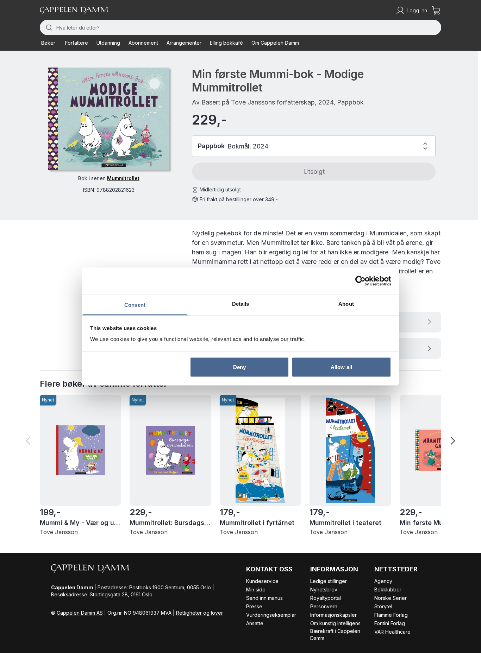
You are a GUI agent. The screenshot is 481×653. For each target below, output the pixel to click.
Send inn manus (264, 598)
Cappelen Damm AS (80, 613)
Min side (256, 589)
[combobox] (240, 27)
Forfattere (76, 43)
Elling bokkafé (226, 43)
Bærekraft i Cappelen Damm (335, 634)
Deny (239, 367)
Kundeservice (262, 581)
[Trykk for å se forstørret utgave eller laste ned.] (108, 119)
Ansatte (254, 623)
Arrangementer (184, 43)
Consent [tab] (134, 305)
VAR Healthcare (392, 632)
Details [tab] (240, 304)
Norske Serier (390, 598)
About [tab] (346, 304)
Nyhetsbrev (323, 589)
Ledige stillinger (328, 581)
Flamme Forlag (391, 615)
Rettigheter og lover (199, 613)
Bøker (48, 43)
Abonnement (143, 43)
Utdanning (108, 43)
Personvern (323, 606)
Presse (254, 606)
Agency (383, 581)
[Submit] (48, 27)
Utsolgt (314, 171)
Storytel (383, 606)
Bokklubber (387, 589)
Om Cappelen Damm (275, 43)
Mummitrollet (123, 178)
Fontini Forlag (389, 623)
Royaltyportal (325, 598)
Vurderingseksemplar (271, 615)
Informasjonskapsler (333, 615)
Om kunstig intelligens (335, 623)
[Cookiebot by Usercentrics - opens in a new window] (360, 280)
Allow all (341, 367)
